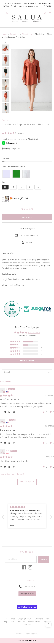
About (4, 618)
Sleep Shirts (27, 34)
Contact (12, 618)
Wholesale (39, 618)
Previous (5, 43)
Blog (5, 621)
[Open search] (7, 13)
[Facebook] (24, 568)
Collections (14, 34)
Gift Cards (27, 624)
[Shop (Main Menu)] (3, 13)
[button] (27, 640)
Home (4, 34)
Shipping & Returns (25, 618)
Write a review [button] (27, 360)
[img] (6, 395)
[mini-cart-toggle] (50, 13)
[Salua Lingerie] (27, 18)
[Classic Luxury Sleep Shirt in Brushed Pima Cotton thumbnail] (5, 48)
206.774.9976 (29, 586)
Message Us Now (27, 593)
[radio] (6, 173)
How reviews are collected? (12, 474)
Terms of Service (34, 621)
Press (12, 621)
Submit (44, 559)
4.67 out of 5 (34, 332)
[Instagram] (30, 568)
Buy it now (27, 217)
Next (5, 114)
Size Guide (21, 621)
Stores (48, 618)
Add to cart (27, 209)
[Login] (44, 13)
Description (8, 253)
